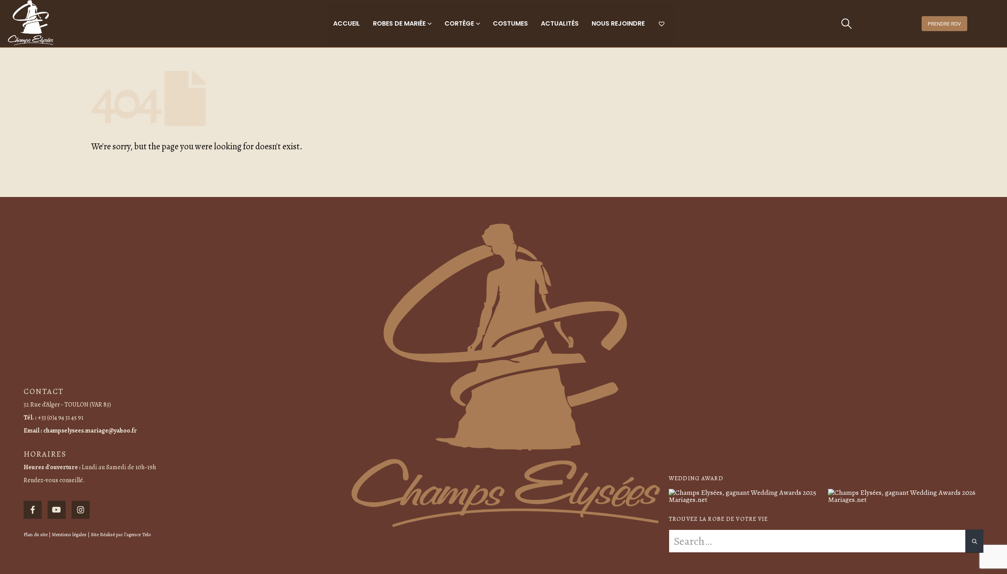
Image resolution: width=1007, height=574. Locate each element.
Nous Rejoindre (618, 23)
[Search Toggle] (847, 24)
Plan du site (36, 534)
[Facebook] (33, 510)
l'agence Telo (137, 534)
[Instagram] (81, 510)
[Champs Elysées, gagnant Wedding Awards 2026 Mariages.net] (905, 495)
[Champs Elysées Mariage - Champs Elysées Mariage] (30, 22)
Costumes (510, 23)
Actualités (560, 23)
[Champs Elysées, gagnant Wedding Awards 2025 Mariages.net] (746, 495)
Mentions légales (69, 534)
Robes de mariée (399, 23)
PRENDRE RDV (944, 23)
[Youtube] (57, 510)
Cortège (459, 23)
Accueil (346, 23)
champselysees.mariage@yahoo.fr (90, 430)
